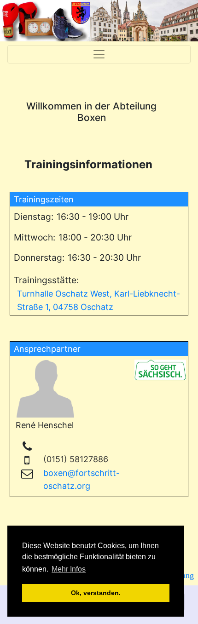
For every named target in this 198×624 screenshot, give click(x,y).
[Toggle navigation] (99, 54)
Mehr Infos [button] (69, 569)
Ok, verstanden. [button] (96, 592)
